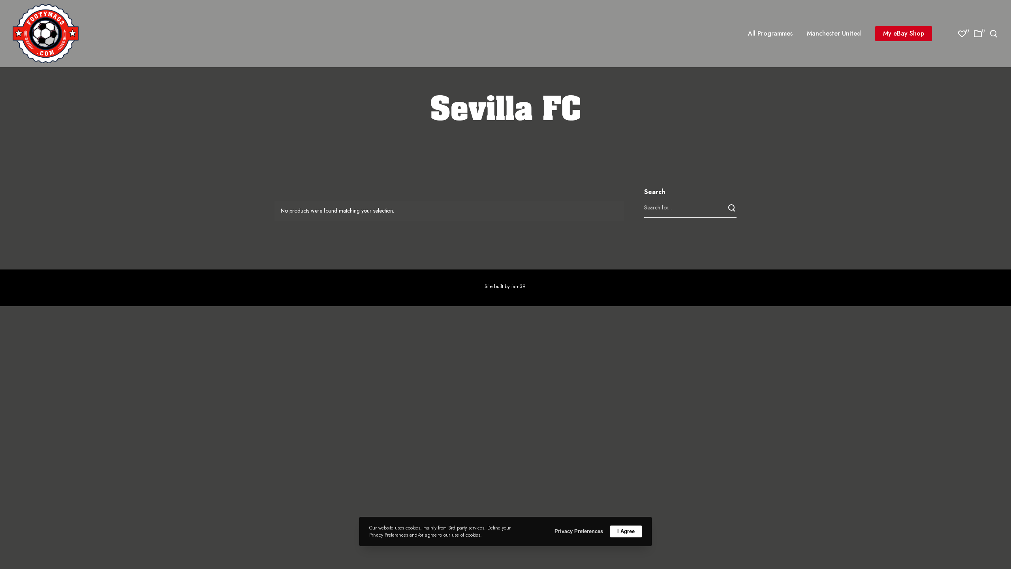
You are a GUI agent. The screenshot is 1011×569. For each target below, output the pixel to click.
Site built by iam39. (506, 286)
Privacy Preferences (578, 531)
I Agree (626, 531)
